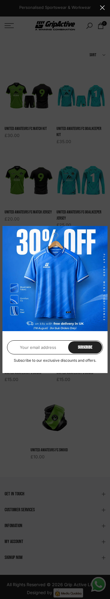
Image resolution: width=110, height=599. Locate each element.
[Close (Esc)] (102, 7)
